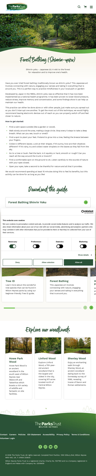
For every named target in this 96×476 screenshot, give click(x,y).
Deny (17, 262)
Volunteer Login (7, 438)
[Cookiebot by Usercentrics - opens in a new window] (83, 212)
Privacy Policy (63, 434)
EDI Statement (34, 434)
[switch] (36, 246)
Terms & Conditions (80, 434)
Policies (22, 434)
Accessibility (49, 434)
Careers (12, 434)
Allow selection (48, 262)
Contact (3, 434)
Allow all (78, 262)
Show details (83, 255)
